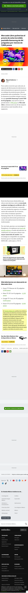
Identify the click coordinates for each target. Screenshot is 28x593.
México (16, 510)
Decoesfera (4, 568)
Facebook (14, 69)
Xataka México (5, 578)
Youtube (13, 480)
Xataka (3, 537)
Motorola (24, 28)
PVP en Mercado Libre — (10, 175)
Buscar (26, 523)
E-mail (22, 69)
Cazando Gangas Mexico (6, 499)
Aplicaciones (17, 503)
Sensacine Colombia (19, 582)
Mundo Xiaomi (5, 546)
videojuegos (5, 513)
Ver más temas (6, 518)
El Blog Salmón (17, 566)
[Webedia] (5, 531)
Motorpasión (17, 557)
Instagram (16, 480)
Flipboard (19, 69)
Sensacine (16, 547)
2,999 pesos (7, 290)
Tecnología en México (19, 507)
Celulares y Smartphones (5, 503)
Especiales (17, 498)
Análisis (16, 496)
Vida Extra (16, 539)
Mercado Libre (16, 28)
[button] (12, 80)
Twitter (16, 69)
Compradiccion (5, 570)
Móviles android (5, 510)
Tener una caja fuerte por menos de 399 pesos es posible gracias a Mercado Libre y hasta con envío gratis (14, 259)
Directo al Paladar (6, 557)
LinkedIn (3, 483)
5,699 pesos (7, 300)
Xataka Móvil (5, 539)
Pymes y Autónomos (19, 568)
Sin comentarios (7, 69)
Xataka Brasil (5, 580)
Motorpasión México (19, 584)
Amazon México (6, 28)
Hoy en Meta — (8, 341)
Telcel (15, 513)
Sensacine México (18, 580)
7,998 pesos (13, 103)
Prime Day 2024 (5, 507)
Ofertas (16, 348)
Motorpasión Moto (18, 559)
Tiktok (6, 483)
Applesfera (4, 542)
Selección (9, 348)
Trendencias (4, 566)
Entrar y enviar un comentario (14, 408)
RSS (22, 480)
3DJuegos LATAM (18, 578)
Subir (22, 530)
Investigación (5, 496)
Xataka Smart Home (6, 544)
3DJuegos (16, 537)
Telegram (19, 480)
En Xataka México (6, 255)
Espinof (16, 549)
